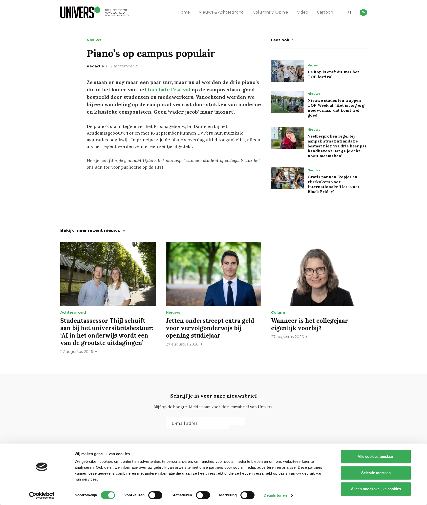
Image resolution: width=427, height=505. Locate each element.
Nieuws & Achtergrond (221, 12)
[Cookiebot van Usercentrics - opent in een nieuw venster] (42, 495)
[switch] (155, 495)
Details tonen (275, 495)
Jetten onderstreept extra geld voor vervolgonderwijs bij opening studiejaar (210, 328)
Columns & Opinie (270, 12)
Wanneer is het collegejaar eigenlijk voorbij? (309, 324)
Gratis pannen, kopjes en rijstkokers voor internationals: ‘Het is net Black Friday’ (333, 184)
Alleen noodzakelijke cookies (376, 489)
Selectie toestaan (376, 473)
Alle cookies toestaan (376, 456)
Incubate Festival (169, 89)
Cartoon (325, 12)
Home (184, 12)
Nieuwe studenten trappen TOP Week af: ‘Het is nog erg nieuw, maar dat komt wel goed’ (336, 108)
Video (302, 12)
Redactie (95, 66)
